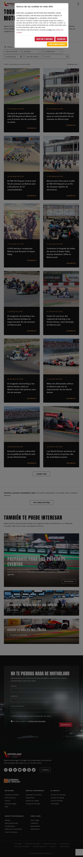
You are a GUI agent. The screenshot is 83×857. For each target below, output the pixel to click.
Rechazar (61, 39)
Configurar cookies (57, 44)
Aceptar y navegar (45, 39)
